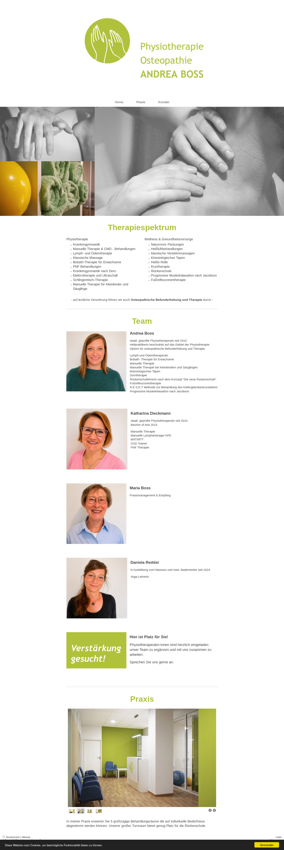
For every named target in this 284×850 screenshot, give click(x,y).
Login (279, 837)
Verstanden (267, 845)
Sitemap (26, 837)
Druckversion (12, 837)
